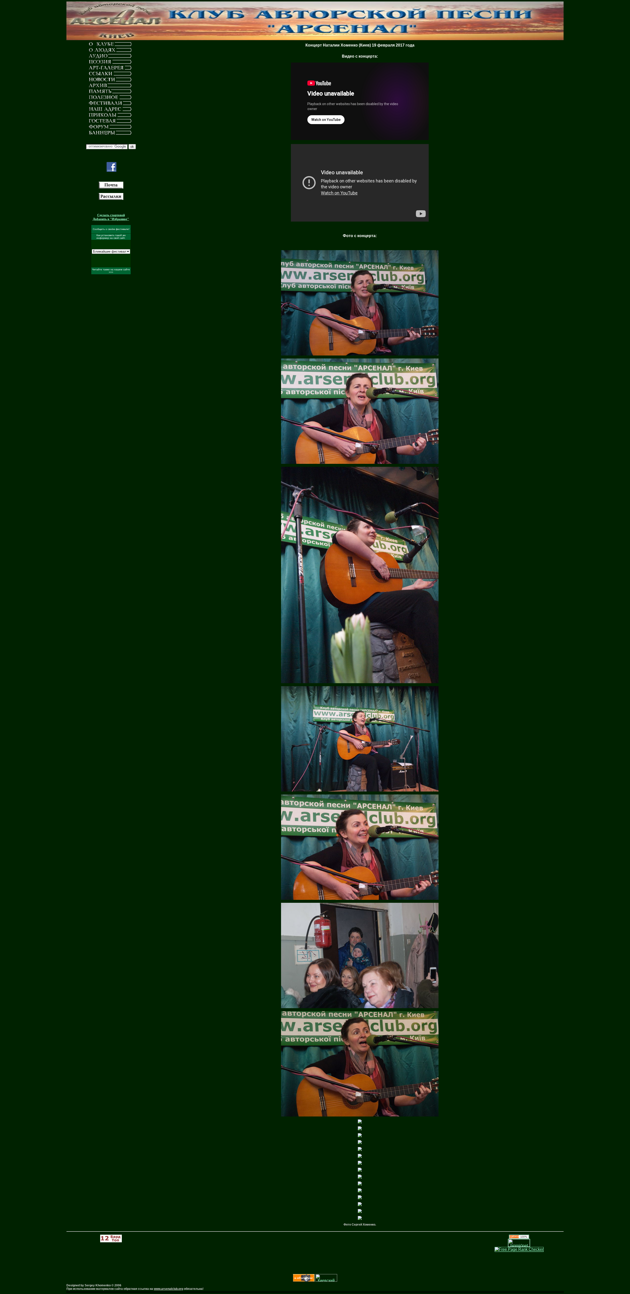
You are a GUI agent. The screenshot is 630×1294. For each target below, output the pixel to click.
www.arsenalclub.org (168, 1289)
